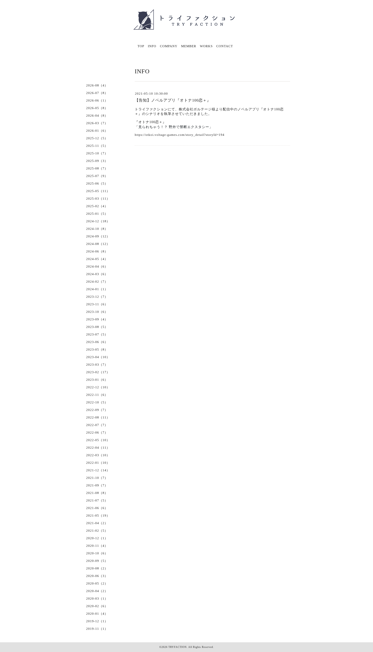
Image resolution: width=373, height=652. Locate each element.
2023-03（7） (97, 364)
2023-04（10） (98, 357)
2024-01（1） (97, 289)
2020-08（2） (97, 568)
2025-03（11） (98, 198)
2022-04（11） (98, 447)
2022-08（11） (98, 417)
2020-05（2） (97, 583)
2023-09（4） (97, 319)
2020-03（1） (97, 598)
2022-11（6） (97, 395)
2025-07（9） (97, 176)
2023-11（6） (97, 304)
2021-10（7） (97, 478)
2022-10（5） (97, 402)
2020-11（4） (97, 545)
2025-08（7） (97, 168)
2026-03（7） (97, 123)
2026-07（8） (97, 93)
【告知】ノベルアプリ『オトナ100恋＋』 (173, 100)
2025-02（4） (97, 206)
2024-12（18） (98, 221)
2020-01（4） (97, 613)
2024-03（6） (97, 274)
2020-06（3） (97, 576)
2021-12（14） (98, 470)
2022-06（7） (97, 432)
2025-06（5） (97, 183)
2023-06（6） (97, 342)
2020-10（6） (97, 553)
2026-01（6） (97, 130)
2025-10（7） (97, 153)
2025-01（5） (97, 213)
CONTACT (224, 46)
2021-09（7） (97, 485)
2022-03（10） (98, 455)
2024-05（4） (97, 259)
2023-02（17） (98, 372)
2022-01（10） (98, 462)
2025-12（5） (97, 138)
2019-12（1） (97, 621)
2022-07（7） (97, 425)
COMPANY (168, 46)
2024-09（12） (98, 236)
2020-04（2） (97, 591)
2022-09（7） (97, 410)
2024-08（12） (98, 244)
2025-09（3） (97, 161)
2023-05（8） (97, 349)
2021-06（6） (97, 508)
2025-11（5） (97, 145)
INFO (152, 46)
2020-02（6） (97, 606)
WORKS (206, 46)
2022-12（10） (98, 387)
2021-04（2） (97, 523)
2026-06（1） (97, 100)
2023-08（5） (97, 327)
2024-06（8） (97, 251)
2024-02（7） (97, 281)
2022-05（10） (98, 440)
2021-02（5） (97, 530)
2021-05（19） (98, 515)
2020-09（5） (97, 561)
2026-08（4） (97, 85)
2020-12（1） (97, 538)
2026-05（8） (97, 108)
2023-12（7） (97, 296)
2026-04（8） (97, 115)
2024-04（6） (97, 266)
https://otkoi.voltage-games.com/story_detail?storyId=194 (179, 134)
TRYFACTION (177, 647)
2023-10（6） (97, 311)
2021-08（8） (97, 493)
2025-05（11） (98, 191)
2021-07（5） (97, 500)
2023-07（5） (97, 334)
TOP (141, 46)
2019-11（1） (97, 628)
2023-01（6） (97, 379)
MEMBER (188, 46)
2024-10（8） (97, 228)
